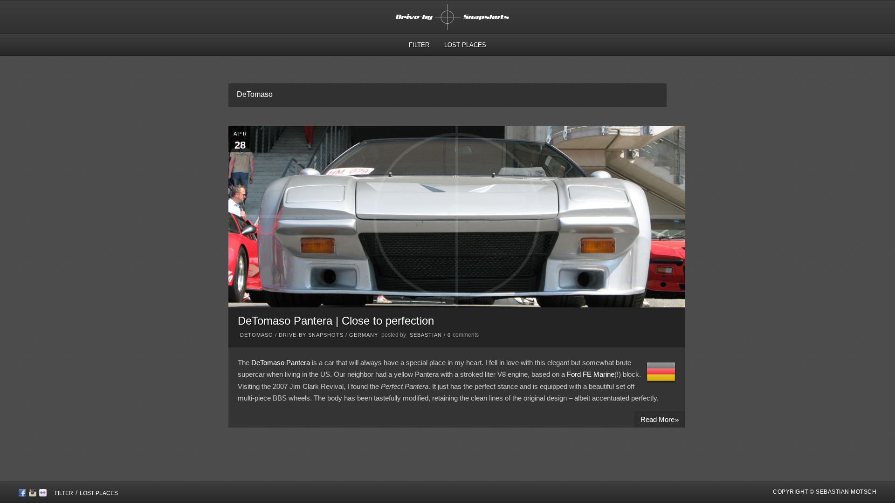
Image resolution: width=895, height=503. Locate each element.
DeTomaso (256, 335)
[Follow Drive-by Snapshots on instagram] (32, 494)
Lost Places (465, 44)
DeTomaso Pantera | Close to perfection (336, 320)
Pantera (299, 363)
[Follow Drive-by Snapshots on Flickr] (43, 494)
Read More (659, 419)
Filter (419, 44)
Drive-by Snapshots (311, 335)
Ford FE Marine (590, 374)
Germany (363, 335)
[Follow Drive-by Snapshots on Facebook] (22, 494)
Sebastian (426, 335)
